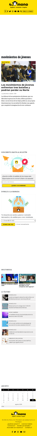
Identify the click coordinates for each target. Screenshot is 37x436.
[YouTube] (15, 11)
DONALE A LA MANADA (28, 11)
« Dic (2, 406)
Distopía (5, 62)
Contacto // (28, 427)
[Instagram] (12, 11)
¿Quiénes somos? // (13, 424)
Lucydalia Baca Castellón (7, 93)
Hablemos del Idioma (16, 338)
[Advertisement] (18, 33)
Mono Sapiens (13, 312)
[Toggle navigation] (5, 11)
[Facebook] (7, 11)
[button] (21, 11)
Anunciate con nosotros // (15, 427)
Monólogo (12, 295)
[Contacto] (18, 11)
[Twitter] (10, 11)
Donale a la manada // (23, 426)
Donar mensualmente (23, 224)
